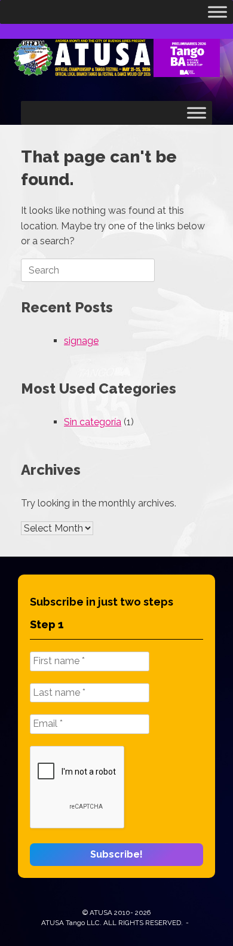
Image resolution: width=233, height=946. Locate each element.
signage (81, 340)
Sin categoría (92, 422)
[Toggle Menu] (217, 12)
